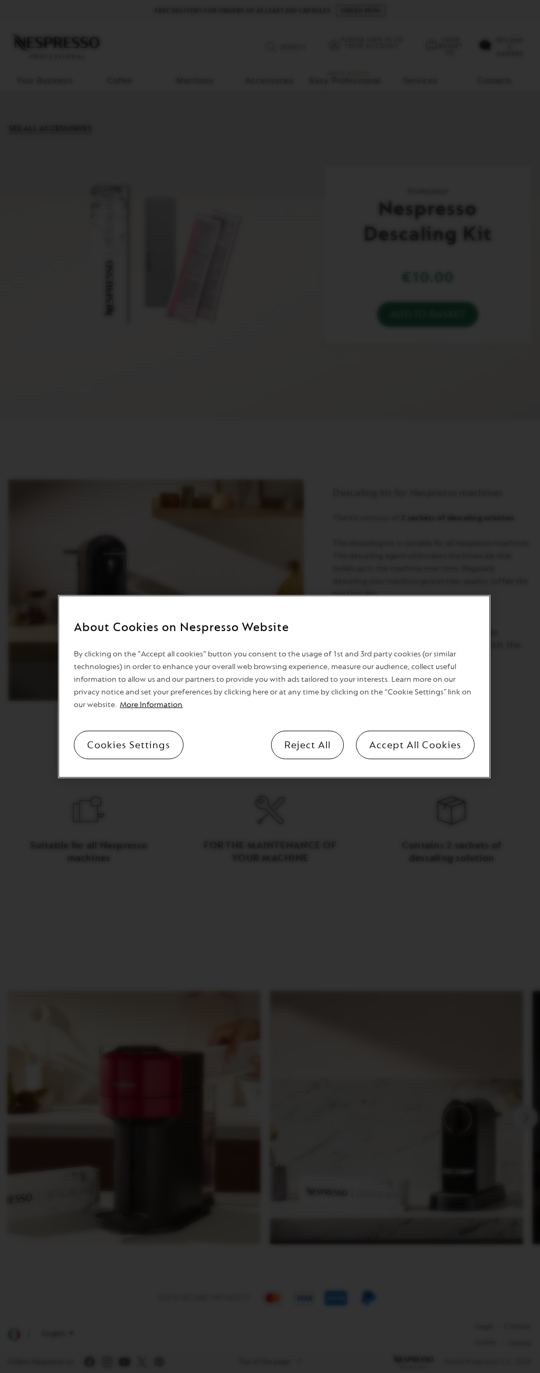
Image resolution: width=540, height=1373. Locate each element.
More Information (151, 704)
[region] (274, 686)
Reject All (307, 744)
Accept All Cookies (415, 744)
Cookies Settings (128, 744)
